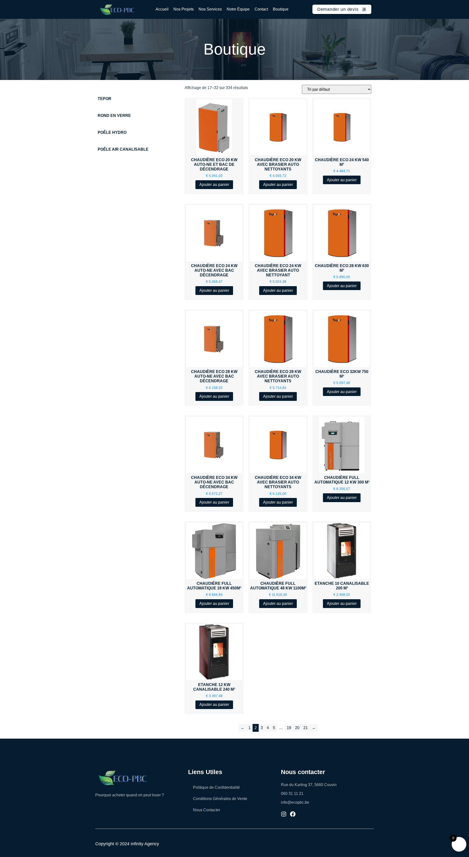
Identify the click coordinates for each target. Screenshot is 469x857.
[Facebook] (293, 814)
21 (305, 728)
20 (297, 728)
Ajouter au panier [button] (214, 184)
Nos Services (210, 9)
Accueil (162, 9)
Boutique (280, 9)
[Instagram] (284, 814)
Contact (261, 9)
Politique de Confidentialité (216, 787)
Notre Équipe (238, 9)
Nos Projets (183, 9)
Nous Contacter (206, 810)
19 (289, 728)
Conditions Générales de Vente (220, 799)
